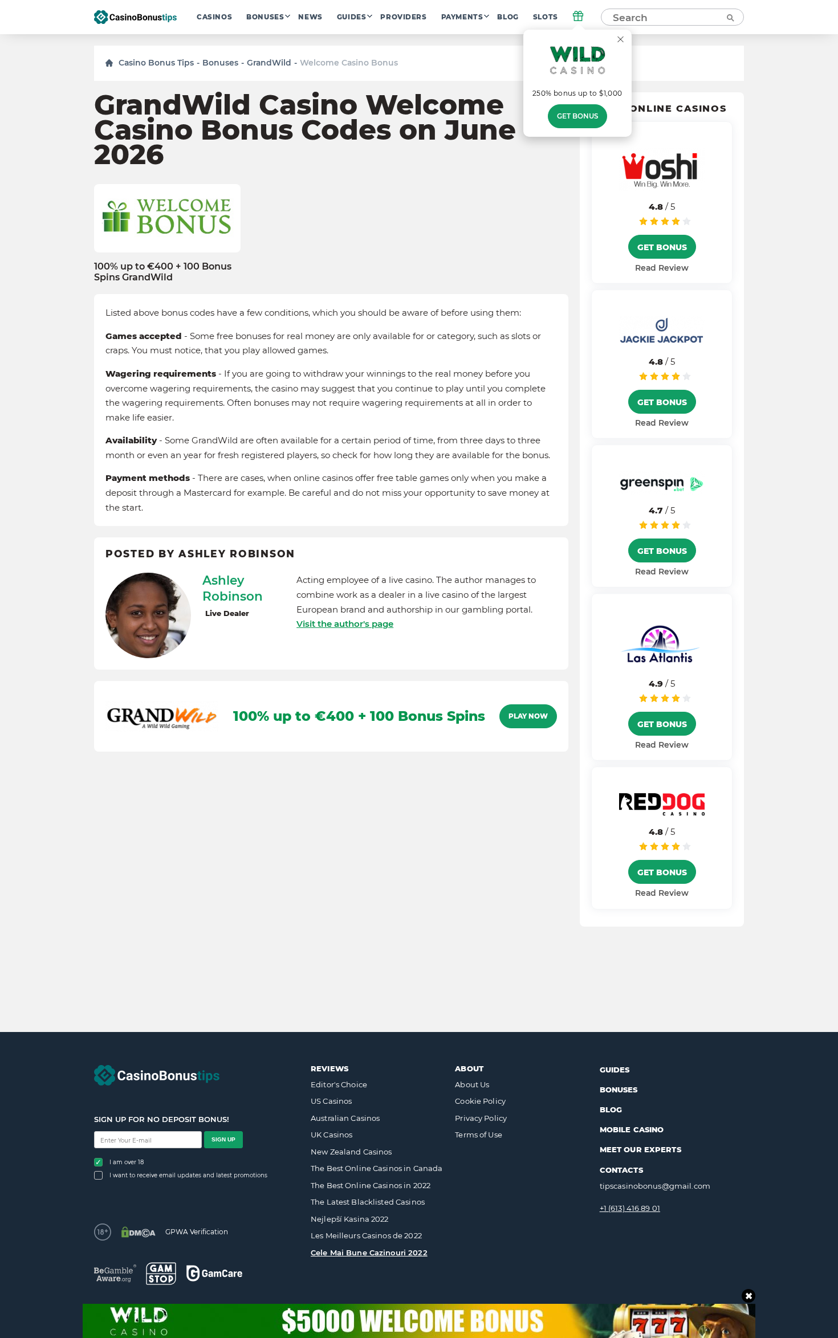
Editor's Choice (339, 1084)
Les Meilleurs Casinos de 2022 (366, 1235)
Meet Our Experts (640, 1149)
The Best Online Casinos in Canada (376, 1168)
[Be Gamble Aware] (115, 1273)
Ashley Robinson (232, 588)
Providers (403, 17)
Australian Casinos (345, 1118)
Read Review (662, 268)
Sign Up (223, 1139)
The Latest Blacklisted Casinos (368, 1201)
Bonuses (265, 17)
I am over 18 (126, 1162)
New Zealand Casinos (351, 1151)
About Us (472, 1084)
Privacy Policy (481, 1118)
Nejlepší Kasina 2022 (350, 1218)
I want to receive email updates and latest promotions (188, 1175)
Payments (462, 17)
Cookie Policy (480, 1101)
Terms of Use (478, 1134)
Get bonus (577, 116)
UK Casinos (331, 1134)
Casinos (214, 17)
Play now (528, 716)
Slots (545, 17)
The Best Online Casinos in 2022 (370, 1185)
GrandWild (269, 63)
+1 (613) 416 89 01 (630, 1208)
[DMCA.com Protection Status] (138, 1232)
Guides (352, 17)
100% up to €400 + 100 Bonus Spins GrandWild (162, 272)
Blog (507, 17)
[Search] (729, 17)
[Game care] (214, 1273)
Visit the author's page (344, 623)
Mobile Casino (632, 1129)
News (310, 17)
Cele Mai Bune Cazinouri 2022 (369, 1252)
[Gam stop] (161, 1273)
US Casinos (331, 1101)
